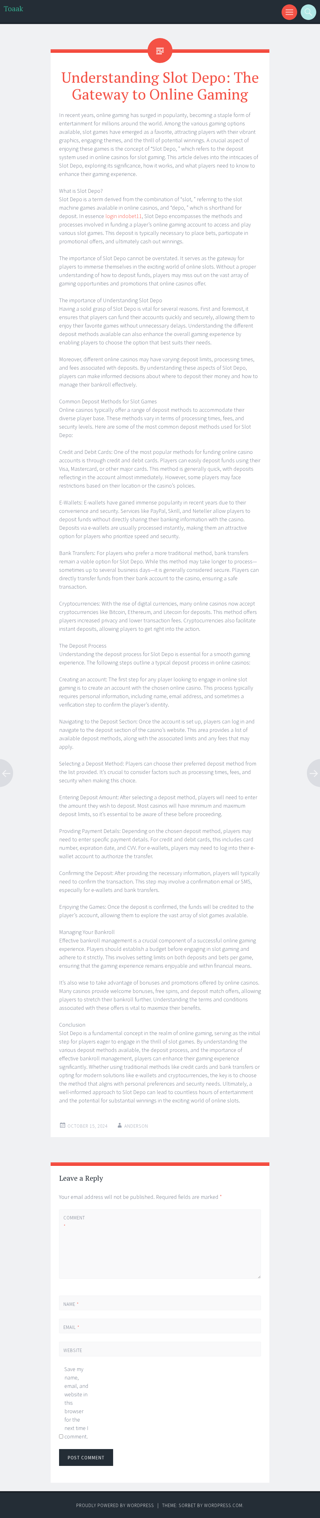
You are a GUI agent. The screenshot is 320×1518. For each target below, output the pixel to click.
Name (71, 1304)
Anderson (136, 1126)
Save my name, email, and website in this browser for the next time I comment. (76, 1402)
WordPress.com (223, 1505)
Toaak (13, 8)
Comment (73, 1222)
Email (71, 1327)
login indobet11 (123, 216)
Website (72, 1350)
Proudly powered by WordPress (115, 1505)
